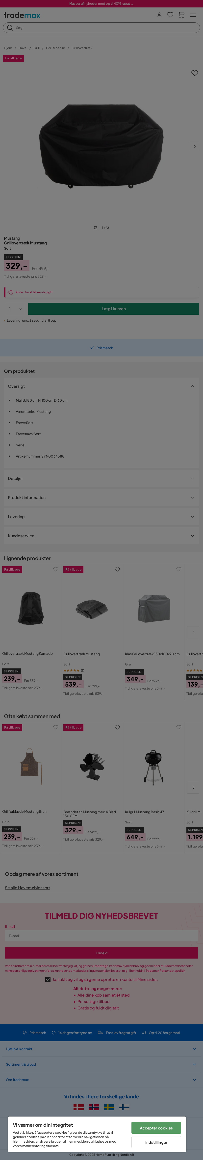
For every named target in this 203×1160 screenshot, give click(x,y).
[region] (97, 1134)
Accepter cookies (156, 1127)
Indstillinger (156, 1142)
